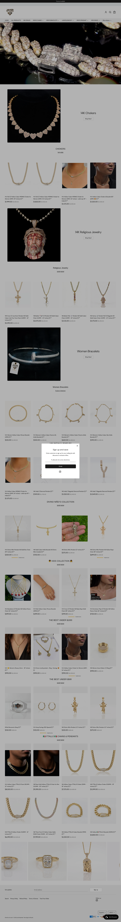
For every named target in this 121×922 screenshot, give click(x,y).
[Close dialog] (77, 437)
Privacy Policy (48, 479)
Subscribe (60, 482)
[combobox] (46, 469)
